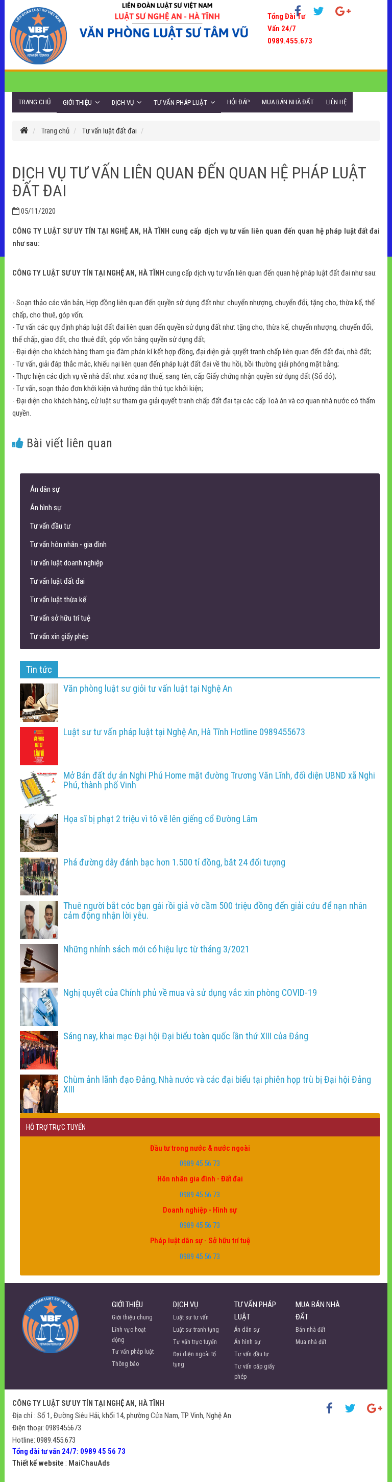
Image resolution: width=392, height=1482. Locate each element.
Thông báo (125, 1363)
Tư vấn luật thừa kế (58, 599)
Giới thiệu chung (132, 1317)
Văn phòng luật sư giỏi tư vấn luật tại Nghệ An (147, 688)
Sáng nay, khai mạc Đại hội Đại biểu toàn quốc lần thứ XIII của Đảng (185, 1036)
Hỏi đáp (238, 102)
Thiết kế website (38, 1463)
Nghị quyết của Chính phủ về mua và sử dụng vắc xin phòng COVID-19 (190, 992)
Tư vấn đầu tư (50, 526)
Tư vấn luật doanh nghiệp (66, 562)
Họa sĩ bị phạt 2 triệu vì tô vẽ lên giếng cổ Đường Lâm (160, 818)
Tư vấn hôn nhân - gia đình (68, 544)
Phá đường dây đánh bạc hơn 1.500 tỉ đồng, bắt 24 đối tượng (174, 862)
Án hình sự (45, 507)
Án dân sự (45, 489)
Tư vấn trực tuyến (195, 1342)
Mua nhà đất (311, 1342)
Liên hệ (336, 102)
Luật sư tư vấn (191, 1317)
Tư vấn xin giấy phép (59, 636)
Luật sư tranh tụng (196, 1329)
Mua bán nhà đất (288, 102)
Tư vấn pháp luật (180, 102)
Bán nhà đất (310, 1329)
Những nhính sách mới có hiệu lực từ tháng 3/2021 (156, 949)
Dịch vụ (123, 102)
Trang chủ (34, 102)
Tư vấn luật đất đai (109, 130)
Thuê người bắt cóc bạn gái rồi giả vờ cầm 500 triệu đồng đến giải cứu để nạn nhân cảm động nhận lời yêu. (215, 910)
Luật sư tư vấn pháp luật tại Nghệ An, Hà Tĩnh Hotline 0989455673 (184, 731)
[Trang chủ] (24, 130)
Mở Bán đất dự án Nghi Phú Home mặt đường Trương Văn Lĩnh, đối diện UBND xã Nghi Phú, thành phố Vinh (219, 780)
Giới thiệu (77, 102)
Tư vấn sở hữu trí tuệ (60, 618)
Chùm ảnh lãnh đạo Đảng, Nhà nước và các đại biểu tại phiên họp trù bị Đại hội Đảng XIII (217, 1084)
